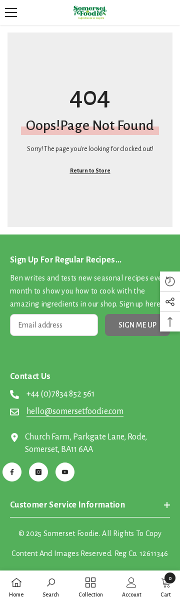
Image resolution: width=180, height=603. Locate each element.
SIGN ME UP (137, 325)
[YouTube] (65, 472)
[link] (51, 586)
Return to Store (90, 171)
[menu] (11, 12)
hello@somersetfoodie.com (75, 411)
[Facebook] (12, 472)
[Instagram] (38, 472)
